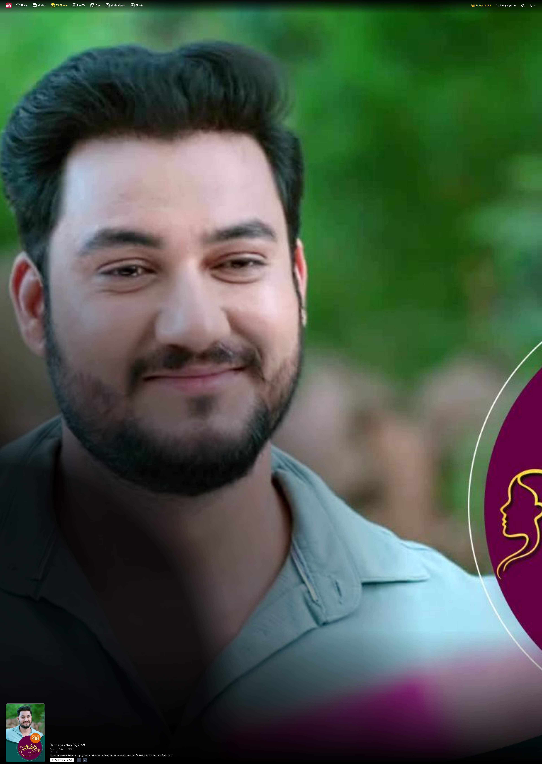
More (170, 756)
